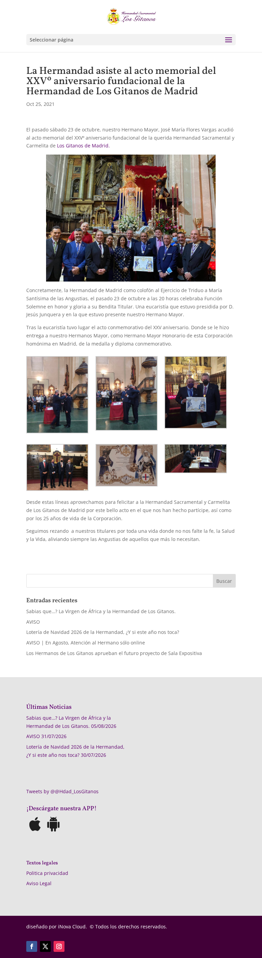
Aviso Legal (39, 883)
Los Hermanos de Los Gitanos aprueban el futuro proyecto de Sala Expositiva (114, 653)
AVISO (33, 622)
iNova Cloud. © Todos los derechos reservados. (112, 926)
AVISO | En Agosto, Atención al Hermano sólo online (85, 642)
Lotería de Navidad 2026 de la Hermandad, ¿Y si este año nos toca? (102, 632)
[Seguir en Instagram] (59, 946)
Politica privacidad (47, 873)
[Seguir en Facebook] (31, 946)
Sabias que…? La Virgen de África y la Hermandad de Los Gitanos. (101, 611)
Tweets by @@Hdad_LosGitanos (62, 791)
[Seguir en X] (45, 946)
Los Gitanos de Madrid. (83, 145)
